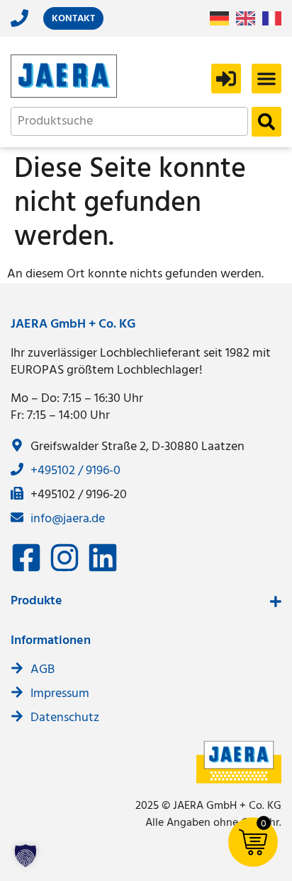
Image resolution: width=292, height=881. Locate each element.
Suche (266, 122)
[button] (266, 78)
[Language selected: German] (249, 19)
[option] (249, 18)
